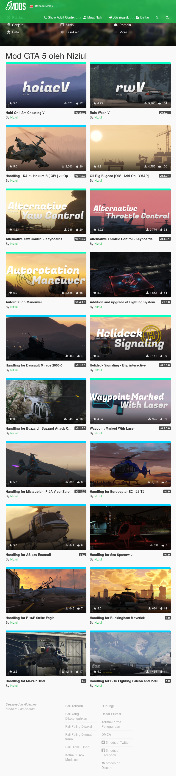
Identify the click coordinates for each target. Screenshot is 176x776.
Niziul (14, 117)
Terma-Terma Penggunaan (111, 724)
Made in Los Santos (20, 708)
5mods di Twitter (117, 742)
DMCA (106, 734)
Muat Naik (94, 17)
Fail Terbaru (74, 705)
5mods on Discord (111, 765)
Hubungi (108, 705)
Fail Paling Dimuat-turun (79, 736)
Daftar (144, 17)
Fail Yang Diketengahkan (76, 716)
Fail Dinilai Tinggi (77, 747)
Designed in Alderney (21, 704)
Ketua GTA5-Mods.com (74, 757)
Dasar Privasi (111, 713)
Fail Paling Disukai (78, 726)
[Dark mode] (157, 17)
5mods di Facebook (110, 752)
